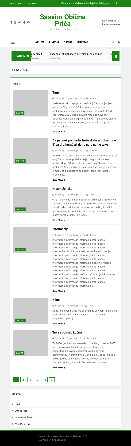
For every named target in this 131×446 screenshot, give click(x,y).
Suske (58, 98)
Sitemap (82, 42)
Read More (57, 131)
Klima (56, 300)
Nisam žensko (62, 189)
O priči (68, 42)
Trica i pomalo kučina (67, 332)
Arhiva (39, 42)
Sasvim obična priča (63, 20)
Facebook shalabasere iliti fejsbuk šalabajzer (85, 3)
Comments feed (23, 417)
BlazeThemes (59, 440)
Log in (18, 404)
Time (56, 92)
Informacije (60, 229)
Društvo (20, 161)
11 (44, 380)
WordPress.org (22, 424)
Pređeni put (32, 54)
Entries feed (21, 410)
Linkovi (54, 42)
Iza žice (19, 113)
